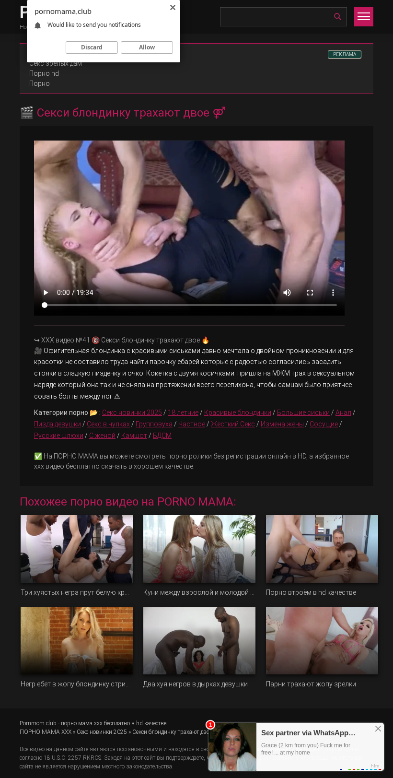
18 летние (183, 412)
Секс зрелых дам (55, 63)
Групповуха (154, 424)
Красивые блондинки (237, 412)
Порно (39, 83)
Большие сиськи (303, 412)
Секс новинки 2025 (132, 412)
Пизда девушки (57, 424)
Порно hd (44, 73)
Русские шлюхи (58, 435)
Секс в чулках (108, 424)
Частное (191, 424)
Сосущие (324, 424)
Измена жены (282, 424)
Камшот (134, 435)
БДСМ (162, 435)
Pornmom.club (38, 723)
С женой (102, 435)
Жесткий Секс (233, 424)
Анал (343, 412)
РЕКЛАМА (344, 54)
